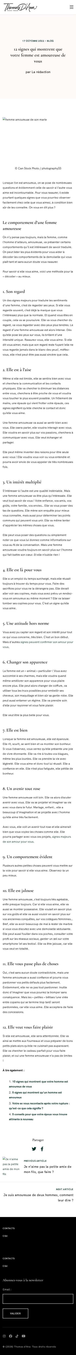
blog (50, 40)
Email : (7, 1289)
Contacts (9, 1228)
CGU (5, 1236)
